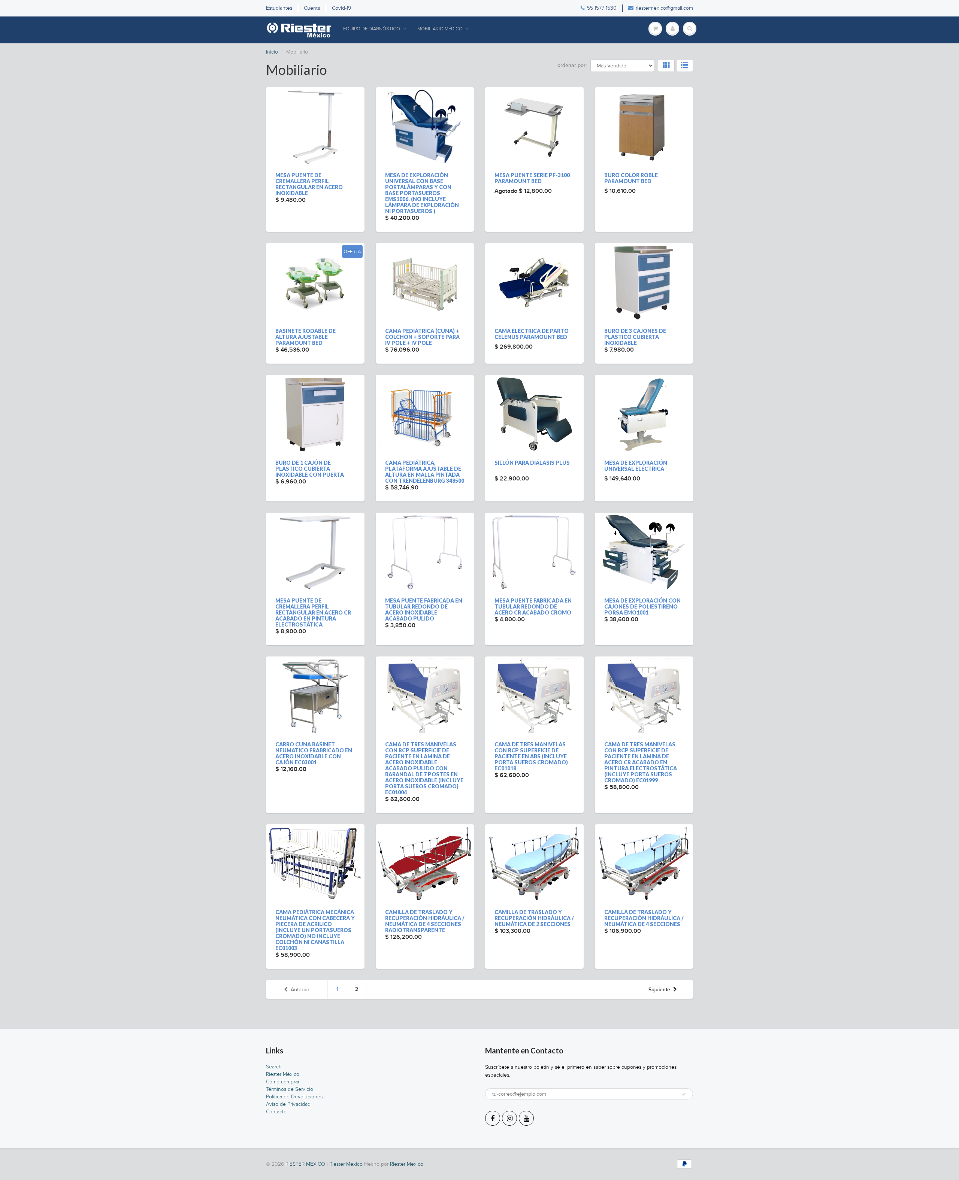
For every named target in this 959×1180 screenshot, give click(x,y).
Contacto (276, 1111)
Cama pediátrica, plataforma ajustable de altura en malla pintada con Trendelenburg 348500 (424, 471)
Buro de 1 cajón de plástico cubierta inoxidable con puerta (309, 468)
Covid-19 (341, 8)
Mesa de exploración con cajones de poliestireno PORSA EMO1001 (642, 606)
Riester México (282, 1074)
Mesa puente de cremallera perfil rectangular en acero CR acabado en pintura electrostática (313, 612)
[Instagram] (509, 1118)
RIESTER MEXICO (305, 1164)
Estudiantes (279, 8)
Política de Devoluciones (294, 1096)
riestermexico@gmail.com (664, 8)
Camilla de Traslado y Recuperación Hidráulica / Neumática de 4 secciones (644, 918)
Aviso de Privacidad (288, 1104)
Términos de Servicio (289, 1089)
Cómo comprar (282, 1082)
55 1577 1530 (602, 8)
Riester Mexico (346, 1164)
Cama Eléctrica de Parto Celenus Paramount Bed (531, 334)
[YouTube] (526, 1118)
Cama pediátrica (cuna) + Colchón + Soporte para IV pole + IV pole (422, 337)
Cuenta (312, 8)
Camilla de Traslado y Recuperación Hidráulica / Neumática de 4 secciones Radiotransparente (425, 921)
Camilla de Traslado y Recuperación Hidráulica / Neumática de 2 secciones (534, 918)
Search (274, 1067)
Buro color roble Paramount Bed (631, 178)
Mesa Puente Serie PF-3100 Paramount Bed (532, 178)
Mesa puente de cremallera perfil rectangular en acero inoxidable (309, 184)
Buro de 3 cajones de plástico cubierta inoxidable (635, 337)
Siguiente (659, 989)
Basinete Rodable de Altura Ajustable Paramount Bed (305, 337)
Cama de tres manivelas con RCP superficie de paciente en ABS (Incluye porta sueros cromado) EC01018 (531, 756)
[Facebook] (492, 1118)
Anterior (300, 989)
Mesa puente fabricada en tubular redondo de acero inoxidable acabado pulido (423, 609)
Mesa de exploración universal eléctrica (635, 465)
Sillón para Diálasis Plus (532, 462)
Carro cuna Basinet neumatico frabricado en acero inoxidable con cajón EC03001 (313, 753)
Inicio (272, 52)
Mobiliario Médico (440, 29)
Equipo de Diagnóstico (371, 29)
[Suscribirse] (683, 1094)
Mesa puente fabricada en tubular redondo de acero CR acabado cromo (533, 606)
